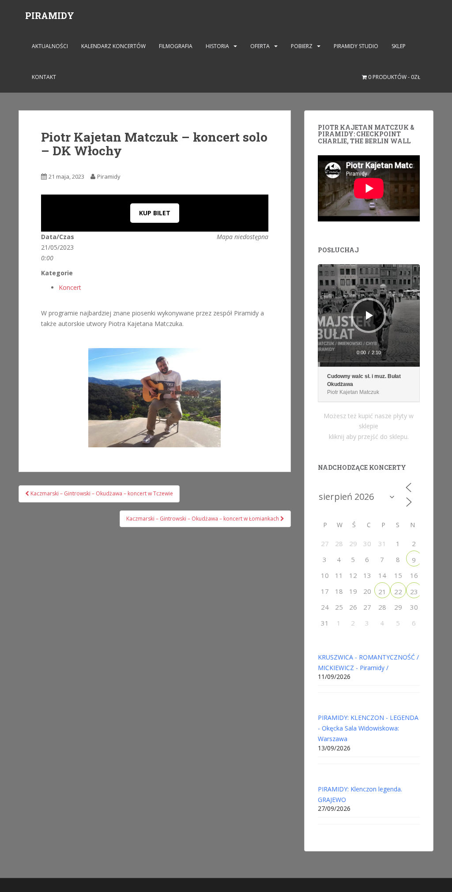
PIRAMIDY (49, 15)
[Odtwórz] (369, 315)
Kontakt (44, 77)
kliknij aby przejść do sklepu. (369, 436)
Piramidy (109, 176)
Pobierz (302, 46)
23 (414, 591)
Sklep (399, 46)
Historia (217, 46)
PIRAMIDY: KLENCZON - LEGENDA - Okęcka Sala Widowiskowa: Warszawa (368, 728)
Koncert (70, 287)
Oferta (260, 46)
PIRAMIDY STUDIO (356, 46)
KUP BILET (154, 213)
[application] (369, 315)
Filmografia (175, 46)
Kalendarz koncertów (113, 46)
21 (382, 591)
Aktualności (50, 46)
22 (398, 591)
